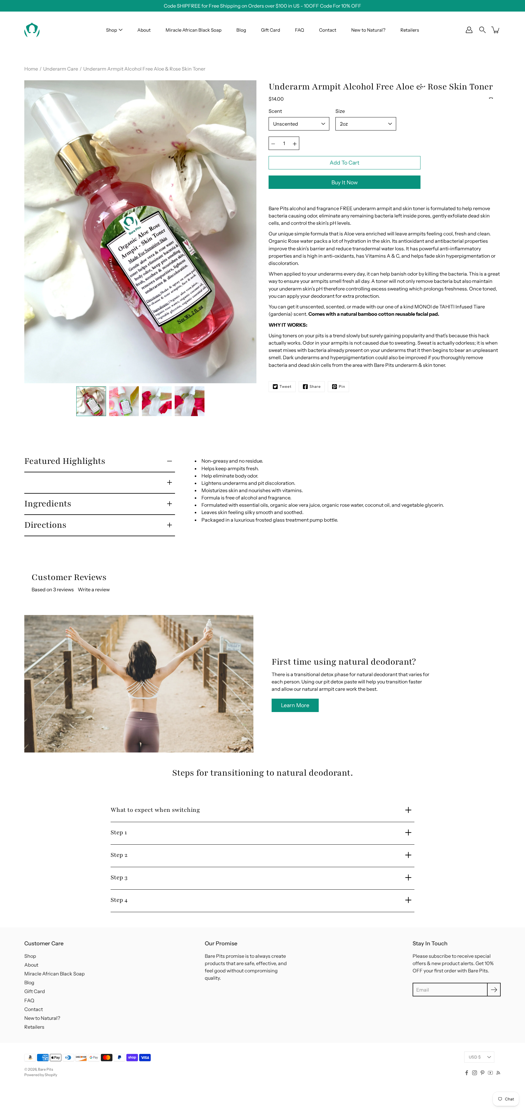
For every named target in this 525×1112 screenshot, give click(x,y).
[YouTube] (490, 1072)
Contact (327, 30)
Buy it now (344, 182)
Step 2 (119, 855)
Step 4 (119, 900)
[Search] (482, 30)
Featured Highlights (64, 461)
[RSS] (498, 1072)
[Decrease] (273, 143)
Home (31, 69)
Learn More (295, 705)
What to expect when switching (155, 810)
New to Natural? (368, 30)
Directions (45, 525)
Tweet (286, 386)
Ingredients (47, 503)
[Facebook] (466, 1072)
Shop (111, 30)
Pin (342, 386)
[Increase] (294, 143)
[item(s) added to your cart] (496, 30)
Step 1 (119, 832)
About (144, 30)
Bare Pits (45, 1069)
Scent (275, 111)
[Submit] (494, 989)
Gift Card (270, 30)
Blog (241, 30)
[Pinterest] (482, 1072)
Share (315, 386)
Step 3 (119, 877)
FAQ (299, 30)
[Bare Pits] (31, 30)
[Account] (469, 30)
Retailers (409, 30)
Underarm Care (60, 69)
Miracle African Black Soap (193, 30)
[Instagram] (474, 1072)
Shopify (51, 1074)
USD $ (475, 1057)
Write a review (94, 589)
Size (340, 111)
